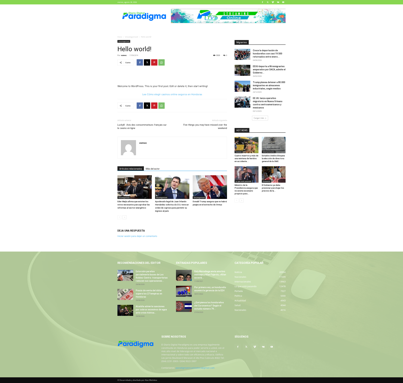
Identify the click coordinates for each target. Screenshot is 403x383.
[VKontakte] (278, 2)
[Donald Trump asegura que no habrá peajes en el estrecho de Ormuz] (210, 187)
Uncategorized (131, 36)
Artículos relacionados (130, 169)
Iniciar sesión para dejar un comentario (137, 236)
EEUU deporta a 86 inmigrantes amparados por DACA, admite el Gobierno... (269, 69)
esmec (124, 55)
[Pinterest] (154, 62)
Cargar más (259, 118)
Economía (266, 181)
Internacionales (269, 152)
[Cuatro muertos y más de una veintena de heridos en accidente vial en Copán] (246, 145)
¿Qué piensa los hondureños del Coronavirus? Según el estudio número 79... (209, 305)
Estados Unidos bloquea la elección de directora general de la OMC (273, 158)
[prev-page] (119, 217)
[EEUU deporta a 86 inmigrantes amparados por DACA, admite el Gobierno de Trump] (242, 70)
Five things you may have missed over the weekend (205, 126)
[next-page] (124, 217)
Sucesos (239, 152)
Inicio (119, 36)
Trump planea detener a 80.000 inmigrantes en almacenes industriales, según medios (269, 85)
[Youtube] (283, 2)
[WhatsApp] (161, 62)
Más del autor (153, 169)
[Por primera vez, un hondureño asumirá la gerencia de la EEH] (184, 291)
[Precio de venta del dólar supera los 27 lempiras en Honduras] (125, 294)
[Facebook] (262, 2)
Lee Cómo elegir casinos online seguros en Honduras (172, 94)
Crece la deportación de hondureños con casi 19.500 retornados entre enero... (267, 53)
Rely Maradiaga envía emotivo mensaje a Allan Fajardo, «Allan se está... (210, 274)
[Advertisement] (172, 76)
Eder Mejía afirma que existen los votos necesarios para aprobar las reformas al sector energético (133, 204)
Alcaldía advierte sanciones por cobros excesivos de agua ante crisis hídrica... (151, 309)
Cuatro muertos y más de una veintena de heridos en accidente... (246, 158)
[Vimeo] (272, 2)
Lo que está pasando (243, 181)
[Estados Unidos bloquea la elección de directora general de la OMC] (274, 145)
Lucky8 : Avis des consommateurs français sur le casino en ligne (142, 126)
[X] (267, 2)
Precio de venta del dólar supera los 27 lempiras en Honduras (149, 293)
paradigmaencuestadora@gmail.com (195, 367)
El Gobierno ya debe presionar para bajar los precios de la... (273, 188)
